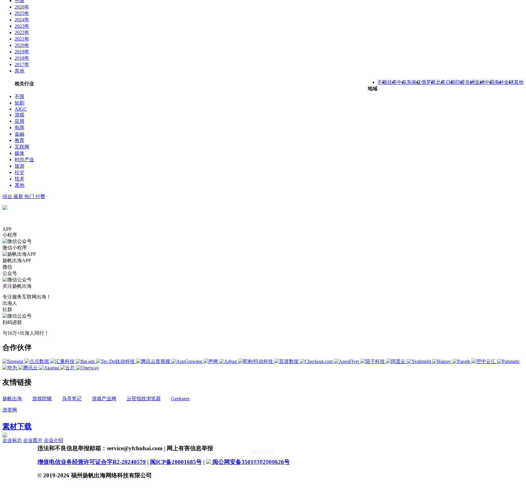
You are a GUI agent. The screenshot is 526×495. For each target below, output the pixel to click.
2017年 (22, 64)
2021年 (22, 38)
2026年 (22, 6)
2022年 (22, 32)
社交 (19, 172)
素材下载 (17, 426)
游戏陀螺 (42, 398)
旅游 (19, 166)
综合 (7, 196)
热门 (29, 196)
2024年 (22, 19)
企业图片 (33, 440)
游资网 (9, 409)
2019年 (22, 51)
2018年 (22, 58)
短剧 (19, 102)
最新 (18, 196)
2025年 (22, 13)
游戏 (19, 114)
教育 (19, 140)
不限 (19, 96)
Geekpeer (180, 398)
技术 (19, 178)
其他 (19, 70)
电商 (19, 127)
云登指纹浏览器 (144, 398)
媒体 (19, 153)
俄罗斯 (428, 82)
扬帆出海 (12, 398)
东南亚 (414, 82)
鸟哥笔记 (72, 398)
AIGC (21, 109)
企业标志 (12, 440)
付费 (40, 196)
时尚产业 (24, 159)
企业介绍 (53, 440)
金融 (19, 134)
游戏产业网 (104, 398)
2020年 (22, 45)
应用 (19, 121)
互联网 (22, 146)
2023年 (22, 26)
